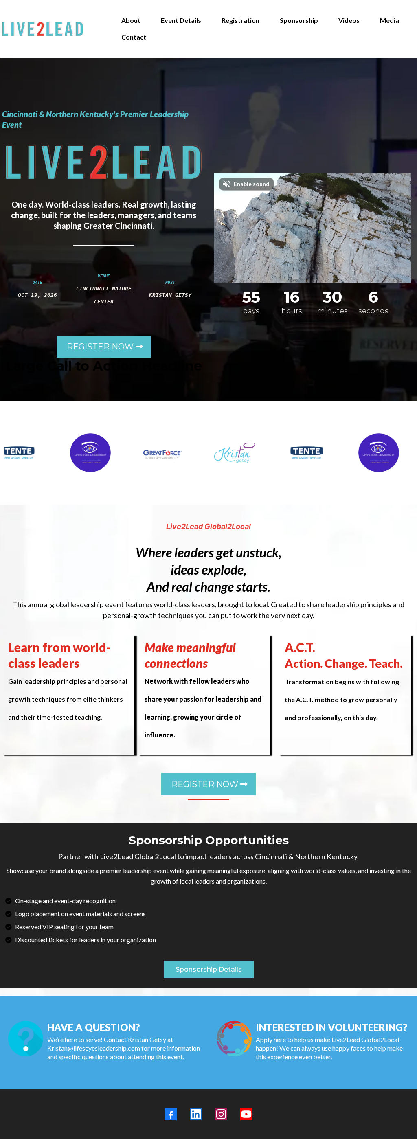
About (130, 20)
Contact (133, 37)
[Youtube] (246, 1114)
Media (389, 20)
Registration (240, 20)
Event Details (181, 20)
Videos (349, 20)
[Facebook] (170, 1114)
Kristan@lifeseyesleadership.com (93, 1048)
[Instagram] (221, 1114)
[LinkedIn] (195, 1114)
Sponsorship (299, 20)
